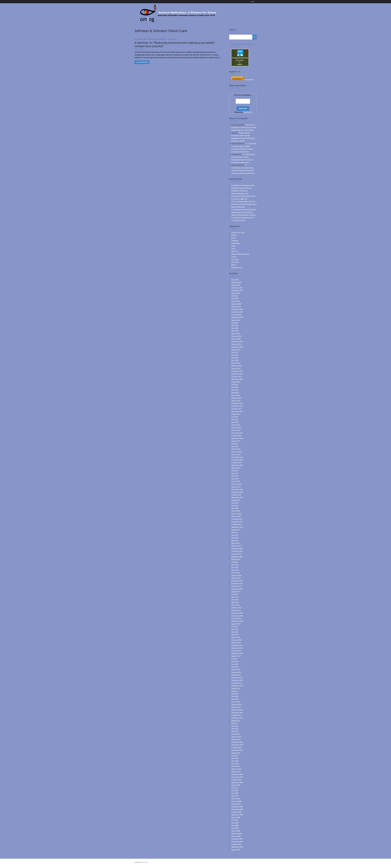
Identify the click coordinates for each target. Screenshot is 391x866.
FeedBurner (247, 112)
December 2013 (237, 645)
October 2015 (236, 586)
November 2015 (237, 583)
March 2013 (235, 669)
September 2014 (237, 621)
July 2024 (234, 323)
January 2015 (236, 610)
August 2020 (235, 441)
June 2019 (234, 473)
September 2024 (237, 317)
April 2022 (235, 393)
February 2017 (236, 546)
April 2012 (235, 699)
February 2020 (236, 452)
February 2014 (236, 640)
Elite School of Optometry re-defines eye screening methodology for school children (243, 127)
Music (233, 246)
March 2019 (235, 481)
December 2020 (237, 433)
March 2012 (235, 702)
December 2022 (237, 371)
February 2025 (236, 304)
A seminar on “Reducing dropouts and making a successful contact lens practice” (174, 44)
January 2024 (236, 339)
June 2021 (234, 419)
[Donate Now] (240, 66)
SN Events (234, 259)
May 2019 (234, 476)
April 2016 (235, 570)
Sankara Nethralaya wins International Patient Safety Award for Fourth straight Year (243, 196)
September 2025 (237, 290)
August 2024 (235, 320)
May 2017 (234, 538)
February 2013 (236, 672)
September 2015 (237, 589)
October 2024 (236, 315)
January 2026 (236, 285)
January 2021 (236, 430)
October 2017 (236, 524)
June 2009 (234, 790)
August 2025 (235, 293)
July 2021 (234, 417)
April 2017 (235, 540)
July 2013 (234, 659)
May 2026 (234, 280)
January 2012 (236, 707)
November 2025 (237, 288)
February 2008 (236, 833)
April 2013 (235, 667)
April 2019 (235, 479)
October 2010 (236, 747)
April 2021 (235, 422)
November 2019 (237, 460)
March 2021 (235, 425)
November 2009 (237, 777)
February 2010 (236, 769)
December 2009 (237, 774)
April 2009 (235, 796)
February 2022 (236, 398)
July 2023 (234, 352)
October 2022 (236, 376)
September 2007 (237, 847)
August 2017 (235, 530)
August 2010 (235, 753)
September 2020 (237, 438)
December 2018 (237, 489)
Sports (233, 265)
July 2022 (234, 384)
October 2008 (236, 812)
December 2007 (237, 839)
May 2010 (234, 761)
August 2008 (235, 817)
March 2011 (235, 734)
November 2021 (237, 406)
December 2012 (237, 678)
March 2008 (235, 831)
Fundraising (235, 243)
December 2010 (237, 742)
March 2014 (235, 637)
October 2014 (236, 618)
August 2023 (235, 350)
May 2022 (234, 390)
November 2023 (237, 341)
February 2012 (236, 704)
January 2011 (236, 739)
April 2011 (235, 731)
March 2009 (235, 798)
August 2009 (235, 785)
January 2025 (236, 307)
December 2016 (237, 548)
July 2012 (234, 691)
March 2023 (235, 363)
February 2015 (236, 608)
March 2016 (235, 573)
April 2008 (235, 828)
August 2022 (235, 382)
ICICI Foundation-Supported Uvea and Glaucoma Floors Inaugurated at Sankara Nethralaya (243, 204)
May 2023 (234, 358)
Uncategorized (236, 267)
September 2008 (237, 815)
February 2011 (236, 737)
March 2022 (235, 395)
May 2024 (234, 328)
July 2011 (234, 723)
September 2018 (237, 497)
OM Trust (234, 251)
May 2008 (234, 825)
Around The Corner (238, 232)
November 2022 (237, 374)
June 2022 (234, 387)
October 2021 (236, 409)
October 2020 (236, 436)
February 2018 (236, 514)
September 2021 (237, 411)
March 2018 (235, 511)
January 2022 (236, 401)
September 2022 (237, 379)
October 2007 (236, 844)
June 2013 (234, 661)
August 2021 (235, 414)
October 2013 (236, 651)
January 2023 (236, 368)
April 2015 (235, 602)
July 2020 (234, 444)
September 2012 (237, 686)
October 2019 (236, 462)
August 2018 (235, 500)
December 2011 (237, 710)
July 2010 (234, 755)
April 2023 (235, 360)
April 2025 (235, 298)
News (233, 249)
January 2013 (236, 675)
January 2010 (236, 772)
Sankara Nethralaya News (156, 39)
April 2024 (235, 331)
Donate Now (249, 79)
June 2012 (234, 694)
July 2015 (234, 594)
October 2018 (236, 495)
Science (234, 257)
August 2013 (235, 656)
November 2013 (237, 648)
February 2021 (236, 427)
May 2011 (234, 729)
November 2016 (237, 551)
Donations (234, 241)
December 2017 (237, 519)
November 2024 (237, 312)
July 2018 (234, 503)
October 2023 (236, 344)
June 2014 (234, 629)
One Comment (172, 39)
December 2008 (237, 807)
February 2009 (236, 801)
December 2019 (237, 457)
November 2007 (237, 841)
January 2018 (236, 516)
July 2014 (234, 626)
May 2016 (234, 567)
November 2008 (237, 809)
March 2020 (235, 449)
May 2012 (234, 696)
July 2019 (234, 470)
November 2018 (237, 492)
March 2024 (235, 333)
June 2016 (234, 565)
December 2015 (237, 581)
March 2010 (235, 766)
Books (233, 238)
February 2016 (236, 575)
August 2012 (235, 688)
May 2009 (234, 793)
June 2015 (234, 597)
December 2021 (237, 403)
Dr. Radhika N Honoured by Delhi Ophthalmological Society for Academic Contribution (242, 188)
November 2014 (237, 616)
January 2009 (236, 804)
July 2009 (234, 788)
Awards (234, 235)
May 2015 (234, 600)
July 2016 (234, 562)
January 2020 (236, 454)
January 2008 (236, 836)
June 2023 (234, 355)
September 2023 (237, 347)
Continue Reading (142, 62)
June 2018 (234, 505)
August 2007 (235, 850)
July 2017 (234, 532)
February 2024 (236, 336)
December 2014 (237, 613)
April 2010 (235, 764)
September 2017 (237, 527)
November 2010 (237, 745)
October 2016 (236, 554)
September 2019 (237, 465)
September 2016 (237, 557)
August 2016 (235, 559)
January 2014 (236, 643)
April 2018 (235, 508)
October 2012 (236, 683)
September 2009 (237, 782)
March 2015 (235, 605)
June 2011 (234, 726)
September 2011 (237, 718)
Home (252, 1)
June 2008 (234, 823)
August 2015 (235, 591)
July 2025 (234, 296)
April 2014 (235, 634)
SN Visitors (235, 262)
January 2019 (236, 487)
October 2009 (236, 780)
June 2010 (234, 758)
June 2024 (234, 325)
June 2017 (234, 535)
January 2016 (236, 578)
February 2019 (236, 484)
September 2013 (237, 653)
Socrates (145, 862)
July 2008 (234, 820)
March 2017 (235, 543)
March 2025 (235, 301)
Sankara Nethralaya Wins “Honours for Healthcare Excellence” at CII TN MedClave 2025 (243, 217)
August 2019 (235, 468)
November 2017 (237, 522)
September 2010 (237, 750)
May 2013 (234, 664)
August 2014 (235, 624)
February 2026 (236, 282)
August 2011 (235, 721)
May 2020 (234, 446)
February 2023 (236, 366)
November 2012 (237, 680)
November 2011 (237, 713)
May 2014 (234, 632)
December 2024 (237, 309)
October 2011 (236, 715)
